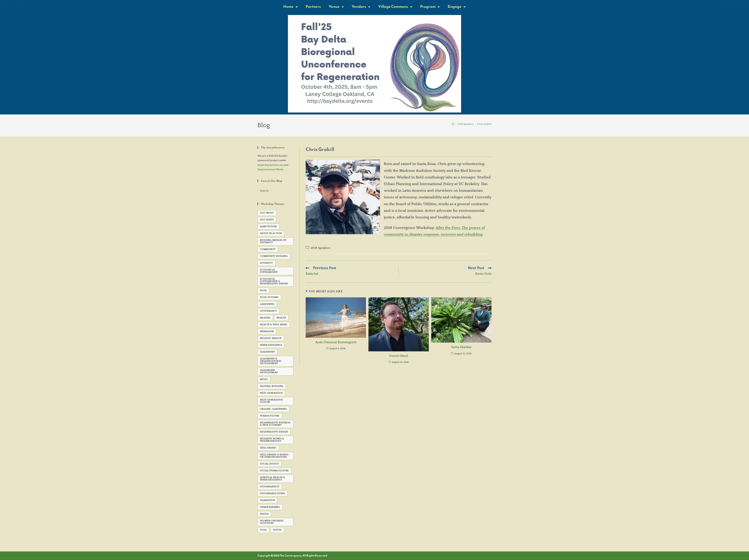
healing (265, 317)
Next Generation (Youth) (271, 401)
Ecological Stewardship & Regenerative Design (274, 281)
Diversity (266, 263)
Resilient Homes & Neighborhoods (272, 439)
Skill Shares (268, 448)
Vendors (359, 6)
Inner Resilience (271, 345)
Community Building (274, 256)
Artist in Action (271, 233)
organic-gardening (273, 409)
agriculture (268, 226)
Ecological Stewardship (269, 270)
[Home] (453, 124)
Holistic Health (270, 338)
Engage (454, 6)
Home (288, 6)
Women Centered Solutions (272, 521)
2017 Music (267, 213)
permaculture (270, 416)
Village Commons (393, 6)
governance (268, 311)
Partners (313, 6)
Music (264, 379)
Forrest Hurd (398, 356)
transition (267, 500)
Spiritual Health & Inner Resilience (272, 478)
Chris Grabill (484, 124)
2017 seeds (267, 219)
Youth (277, 530)
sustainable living (272, 493)
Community (268, 249)
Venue (334, 6)
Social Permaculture (274, 470)
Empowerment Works (270, 169)
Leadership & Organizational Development (270, 361)
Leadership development (269, 371)
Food (263, 290)
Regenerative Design (274, 432)
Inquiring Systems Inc (270, 165)
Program (428, 6)
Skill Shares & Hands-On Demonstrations (274, 455)
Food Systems (269, 297)
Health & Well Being (273, 324)
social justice (269, 464)
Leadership (267, 352)
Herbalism (267, 331)
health (281, 317)
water (264, 514)
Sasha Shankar (461, 347)
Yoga (263, 530)
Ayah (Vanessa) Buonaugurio (335, 342)
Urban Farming (270, 507)
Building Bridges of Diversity (273, 241)
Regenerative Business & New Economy (275, 423)
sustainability (270, 486)
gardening (267, 304)
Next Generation (271, 393)
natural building (271, 386)
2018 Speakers (320, 248)
